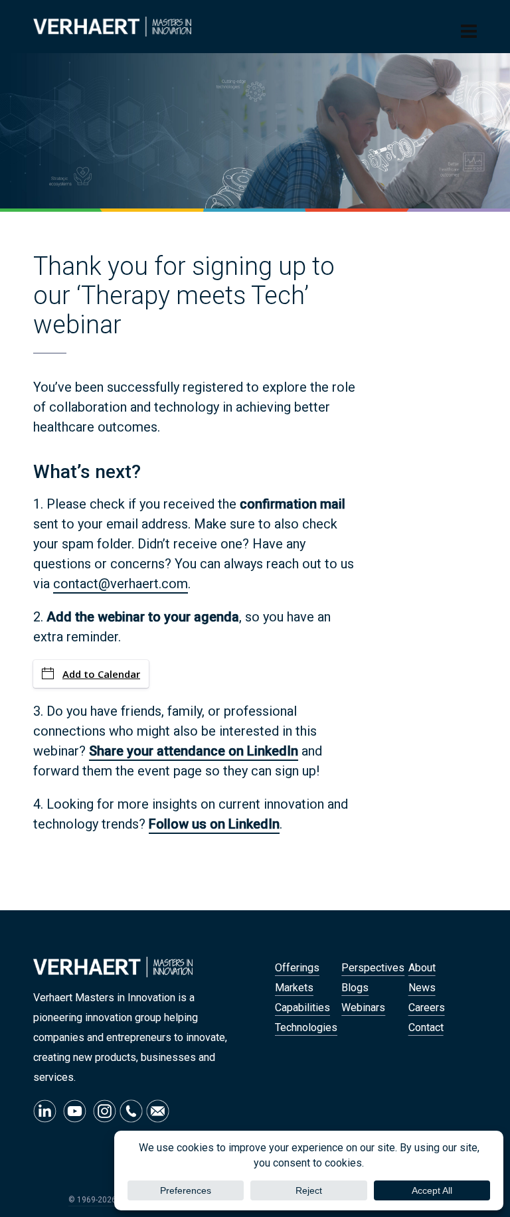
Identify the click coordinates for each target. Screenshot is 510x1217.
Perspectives (372, 967)
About (422, 967)
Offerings (297, 967)
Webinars (363, 1007)
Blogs (355, 987)
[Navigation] (469, 32)
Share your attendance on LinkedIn (193, 751)
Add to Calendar (101, 674)
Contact (426, 1027)
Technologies (306, 1027)
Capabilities (302, 1007)
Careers (426, 1007)
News (422, 987)
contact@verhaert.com (120, 584)
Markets (294, 987)
